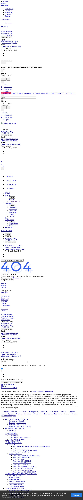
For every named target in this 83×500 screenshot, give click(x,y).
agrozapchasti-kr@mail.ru (9, 43)
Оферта (3, 386)
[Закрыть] (2, 168)
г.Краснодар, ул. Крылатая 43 (11, 46)
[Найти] (8, 79)
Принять (76, 495)
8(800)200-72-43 (6, 31)
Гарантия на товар (7, 318)
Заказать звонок (7, 37)
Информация (5, 305)
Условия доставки (7, 316)
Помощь (4, 311)
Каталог (3, 283)
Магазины (8, 23)
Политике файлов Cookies (11, 497)
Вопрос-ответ (5, 320)
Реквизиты (8, 12)
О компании (9, 9)
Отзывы (7, 16)
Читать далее (70, 400)
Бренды (3, 285)
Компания (4, 292)
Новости (8, 14)
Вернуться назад (6, 278)
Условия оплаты (6, 314)
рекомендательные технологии (42, 391)
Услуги (3, 287)
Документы (9, 10)
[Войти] (2, 159)
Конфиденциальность (8, 384)
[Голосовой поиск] (3, 79)
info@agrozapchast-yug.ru (9, 41)
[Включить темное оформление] (3, 63)
